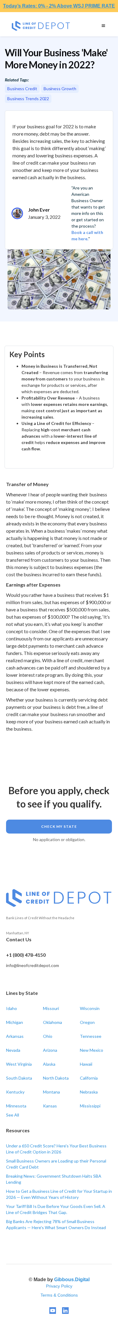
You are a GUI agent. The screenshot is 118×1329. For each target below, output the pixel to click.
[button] (103, 25)
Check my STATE (59, 826)
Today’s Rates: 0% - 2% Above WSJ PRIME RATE (59, 5)
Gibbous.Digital (72, 1279)
